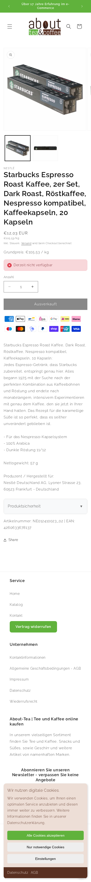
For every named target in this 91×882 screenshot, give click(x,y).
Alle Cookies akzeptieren (46, 835)
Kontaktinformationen (28, 657)
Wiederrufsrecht (23, 701)
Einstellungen (45, 859)
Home (15, 594)
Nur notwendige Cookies (45, 847)
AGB (34, 872)
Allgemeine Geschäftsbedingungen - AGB (45, 668)
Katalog (16, 605)
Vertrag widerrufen (33, 626)
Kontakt (16, 615)
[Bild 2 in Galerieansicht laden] (45, 148)
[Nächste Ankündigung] (82, 6)
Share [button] (13, 540)
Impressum (19, 679)
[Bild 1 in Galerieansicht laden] (17, 148)
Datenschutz (17, 872)
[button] (9, 26)
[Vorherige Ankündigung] (9, 6)
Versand (26, 243)
